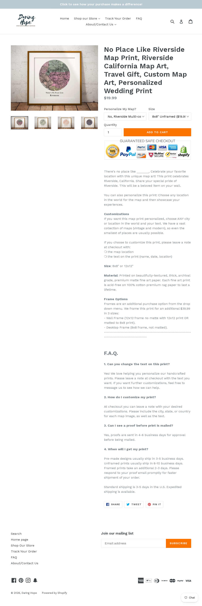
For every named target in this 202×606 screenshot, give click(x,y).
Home (64, 18)
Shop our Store (88, 18)
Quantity (110, 125)
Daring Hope (29, 592)
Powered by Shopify (54, 592)
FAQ (139, 18)
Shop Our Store (22, 545)
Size (152, 109)
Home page (19, 539)
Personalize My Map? (120, 109)
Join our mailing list (117, 533)
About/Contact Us (102, 24)
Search (16, 533)
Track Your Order (118, 18)
